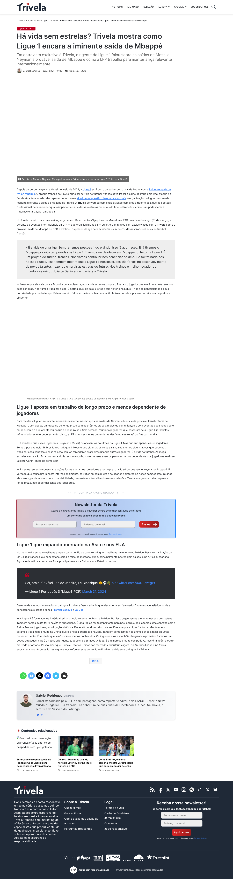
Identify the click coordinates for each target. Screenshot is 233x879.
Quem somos (72, 807)
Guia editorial (73, 813)
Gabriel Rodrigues (49, 695)
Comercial (111, 823)
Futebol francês (33, 20)
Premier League (62, 609)
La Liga (79, 609)
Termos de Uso (115, 534)
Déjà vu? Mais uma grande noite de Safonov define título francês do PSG (75, 762)
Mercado (133, 6)
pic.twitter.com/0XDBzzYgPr (133, 583)
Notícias (117, 6)
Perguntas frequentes (78, 828)
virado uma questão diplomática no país (101, 198)
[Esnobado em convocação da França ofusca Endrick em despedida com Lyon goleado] (35, 746)
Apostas (179, 6)
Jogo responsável (115, 828)
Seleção (148, 6)
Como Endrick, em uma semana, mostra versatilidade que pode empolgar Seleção (116, 762)
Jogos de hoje (199, 6)
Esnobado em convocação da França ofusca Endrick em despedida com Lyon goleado (34, 762)
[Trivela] (31, 7)
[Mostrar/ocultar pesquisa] (213, 7)
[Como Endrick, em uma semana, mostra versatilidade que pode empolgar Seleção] (116, 746)
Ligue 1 (87, 189)
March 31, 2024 (94, 592)
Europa (162, 6)
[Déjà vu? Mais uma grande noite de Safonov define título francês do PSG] (75, 746)
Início (21, 20)
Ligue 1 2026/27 (50, 20)
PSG (96, 661)
